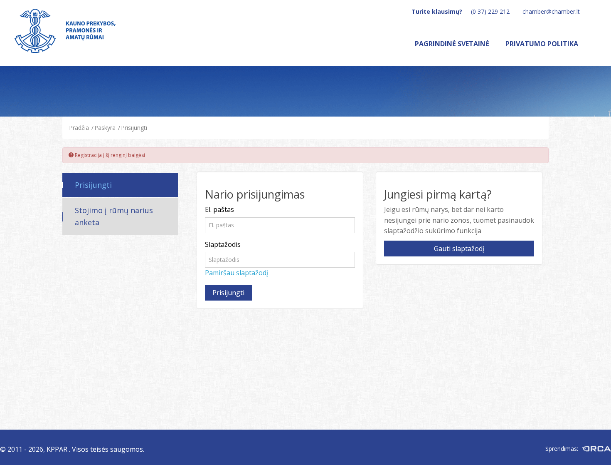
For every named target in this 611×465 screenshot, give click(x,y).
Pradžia (79, 128)
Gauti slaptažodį (459, 248)
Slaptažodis (223, 244)
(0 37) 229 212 (490, 11)
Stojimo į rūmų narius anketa (114, 216)
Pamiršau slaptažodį (236, 272)
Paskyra (105, 128)
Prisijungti (134, 128)
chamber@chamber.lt (551, 11)
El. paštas (219, 209)
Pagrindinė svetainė (452, 43)
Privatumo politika (541, 43)
